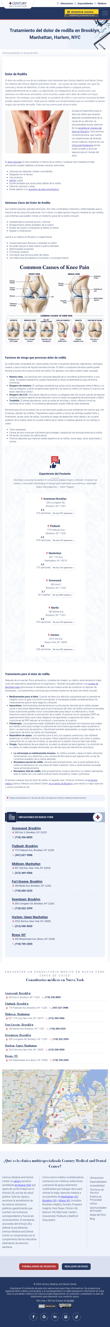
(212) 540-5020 (23, 926)
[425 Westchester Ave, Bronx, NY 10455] (63, 1090)
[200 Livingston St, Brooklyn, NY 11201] (53, 1115)
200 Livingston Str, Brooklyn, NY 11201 (34, 903)
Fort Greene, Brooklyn (27, 881)
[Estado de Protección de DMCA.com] (47, 1306)
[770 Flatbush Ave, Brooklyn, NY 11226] (56, 1125)
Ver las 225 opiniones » (63, 649)
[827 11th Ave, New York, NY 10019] (52, 1102)
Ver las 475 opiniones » (63, 540)
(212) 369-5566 (23, 872)
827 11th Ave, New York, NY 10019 (32, 868)
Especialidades (85, 3)
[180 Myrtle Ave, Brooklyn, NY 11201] (57, 1116)
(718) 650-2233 (23, 890)
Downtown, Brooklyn (26, 899)
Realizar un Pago (76, 1266)
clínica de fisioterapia (82, 145)
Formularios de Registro (39, 1266)
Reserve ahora (81, 14)
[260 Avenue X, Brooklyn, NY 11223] (51, 1136)
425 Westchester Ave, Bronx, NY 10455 (35, 939)
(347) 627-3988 (23, 855)
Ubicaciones (66, 3)
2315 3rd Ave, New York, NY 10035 (33, 921)
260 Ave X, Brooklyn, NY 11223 (31, 832)
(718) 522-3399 (23, 908)
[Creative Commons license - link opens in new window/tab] (65, 1305)
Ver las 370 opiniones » (63, 622)
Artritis (12, 180)
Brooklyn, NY (49, 1200)
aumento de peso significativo (44, 189)
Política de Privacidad (96, 1198)
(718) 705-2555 (23, 943)
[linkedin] (55, 1317)
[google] (44, 1317)
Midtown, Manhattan (26, 864)
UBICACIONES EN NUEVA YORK (36, 817)
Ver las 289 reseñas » (62, 595)
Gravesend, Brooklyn (26, 828)
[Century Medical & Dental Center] (18, 6)
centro (17, 1181)
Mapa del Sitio (98, 1214)
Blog (92, 1218)
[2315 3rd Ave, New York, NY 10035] (59, 1093)
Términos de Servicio (97, 1191)
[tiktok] (76, 1317)
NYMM (70, 1300)
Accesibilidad (97, 1185)
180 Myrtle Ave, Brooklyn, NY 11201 (33, 886)
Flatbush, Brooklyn (25, 846)
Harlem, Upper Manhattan (30, 917)
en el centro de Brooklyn (61, 783)
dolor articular (14, 162)
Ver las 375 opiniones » (63, 513)
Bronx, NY (19, 935)
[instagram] (66, 1317)
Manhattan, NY (69, 1196)
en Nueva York (23, 1185)
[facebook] (34, 1317)
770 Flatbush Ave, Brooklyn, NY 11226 (34, 850)
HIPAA (93, 1203)
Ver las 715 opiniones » (63, 567)
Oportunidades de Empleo (98, 1209)
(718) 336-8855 (23, 837)
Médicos (102, 3)
